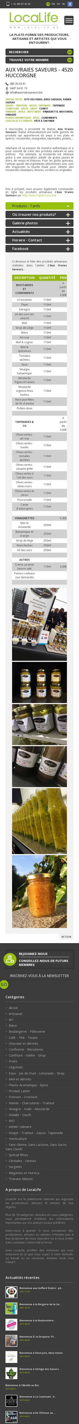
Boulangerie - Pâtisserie (27, 1031)
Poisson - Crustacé (23, 1097)
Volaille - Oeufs (20, 1115)
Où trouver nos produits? (34, 214)
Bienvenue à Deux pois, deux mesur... (42, 1352)
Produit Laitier (19, 1091)
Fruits (13, 1061)
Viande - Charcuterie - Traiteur (32, 1103)
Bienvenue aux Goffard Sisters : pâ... (41, 1288)
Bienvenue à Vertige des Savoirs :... (41, 1369)
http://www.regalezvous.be (38, 195)
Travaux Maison (21, 1178)
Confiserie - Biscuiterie (26, 1049)
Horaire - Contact (27, 240)
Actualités (21, 231)
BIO (12, 1120)
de (58, 3)
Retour (66, 936)
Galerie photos (25, 223)
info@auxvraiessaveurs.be (26, 92)
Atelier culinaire (20, 1126)
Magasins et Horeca (24, 1173)
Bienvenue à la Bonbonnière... (38, 1320)
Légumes (16, 1067)
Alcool (13, 1008)
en (53, 3)
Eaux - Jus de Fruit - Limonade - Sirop (37, 1073)
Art (11, 1019)
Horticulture (18, 1138)
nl (63, 3)
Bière (13, 1025)
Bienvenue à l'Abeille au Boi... (23, 1385)
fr (48, 3)
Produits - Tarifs (26, 206)
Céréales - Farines (22, 1161)
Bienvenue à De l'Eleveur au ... (38, 1412)
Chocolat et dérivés (23, 1043)
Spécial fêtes (18, 1155)
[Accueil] (34, 22)
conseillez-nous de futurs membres (43, 962)
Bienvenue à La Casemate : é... (38, 1396)
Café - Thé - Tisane (23, 1037)
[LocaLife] (39, 625)
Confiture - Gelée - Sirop (27, 1055)
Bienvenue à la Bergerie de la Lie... (40, 1304)
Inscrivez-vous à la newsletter (39, 976)
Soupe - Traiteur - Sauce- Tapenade (36, 1132)
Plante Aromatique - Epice (28, 1085)
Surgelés (15, 1166)
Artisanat (15, 1013)
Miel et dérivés (20, 1079)
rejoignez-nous (33, 953)
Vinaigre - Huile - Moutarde (29, 1109)
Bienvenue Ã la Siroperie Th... (38, 1336)
